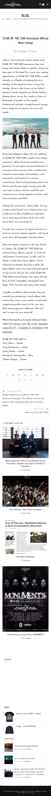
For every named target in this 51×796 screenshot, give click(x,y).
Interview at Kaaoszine (25, 557)
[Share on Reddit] (42, 375)
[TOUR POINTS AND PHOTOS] (8, 747)
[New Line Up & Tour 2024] (8, 760)
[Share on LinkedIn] (25, 375)
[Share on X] (7, 375)
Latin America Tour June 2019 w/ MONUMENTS (25, 634)
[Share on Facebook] (13, 375)
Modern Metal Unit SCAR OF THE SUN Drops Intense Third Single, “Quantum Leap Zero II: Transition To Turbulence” (26, 464)
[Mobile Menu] (47, 4)
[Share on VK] (36, 375)
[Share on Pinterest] (19, 375)
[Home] (3, 19)
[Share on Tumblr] (19, 380)
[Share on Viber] (30, 375)
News (35, 52)
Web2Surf (30, 793)
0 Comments (27, 749)
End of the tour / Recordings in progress (25, 509)
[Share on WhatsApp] (31, 380)
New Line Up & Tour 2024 (24, 758)
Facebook (7, 659)
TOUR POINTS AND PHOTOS (26, 746)
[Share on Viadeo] (25, 380)
